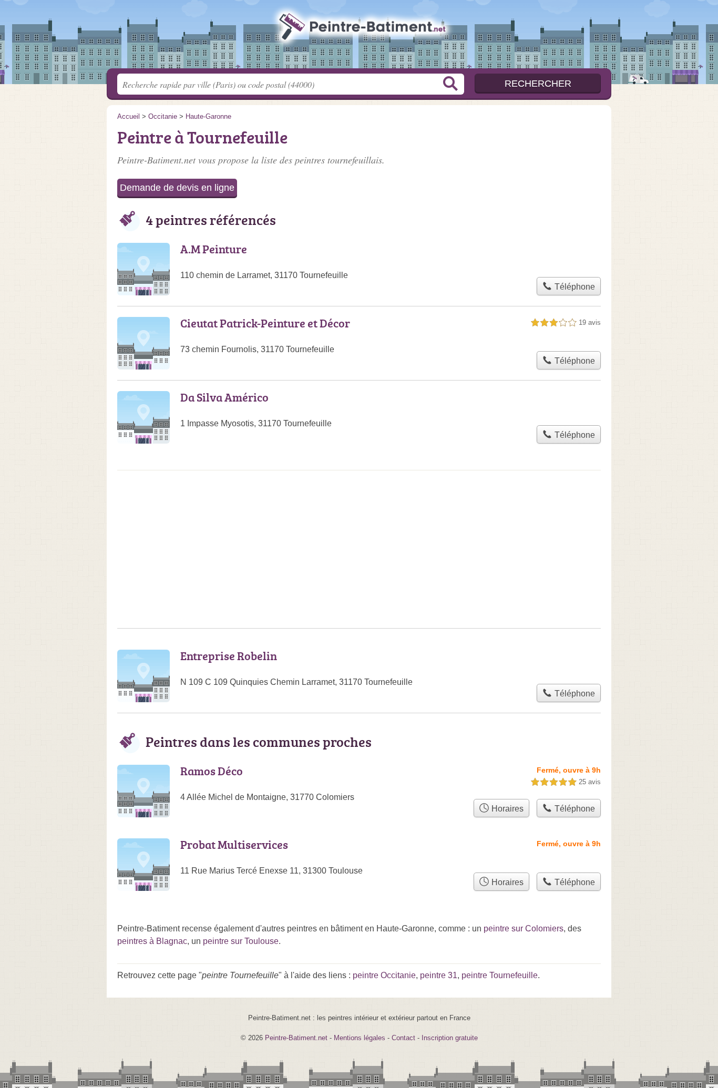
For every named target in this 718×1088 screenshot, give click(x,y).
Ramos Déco (211, 771)
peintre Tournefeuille (499, 975)
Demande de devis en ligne (177, 187)
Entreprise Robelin (228, 656)
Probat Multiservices (234, 844)
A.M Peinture (213, 249)
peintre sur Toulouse (241, 941)
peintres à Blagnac (152, 941)
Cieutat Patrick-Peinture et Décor (265, 323)
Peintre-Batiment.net (359, 37)
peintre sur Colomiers (523, 928)
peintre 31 (438, 975)
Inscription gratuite (450, 1038)
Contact (403, 1038)
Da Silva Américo (224, 397)
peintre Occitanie (384, 975)
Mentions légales (359, 1038)
